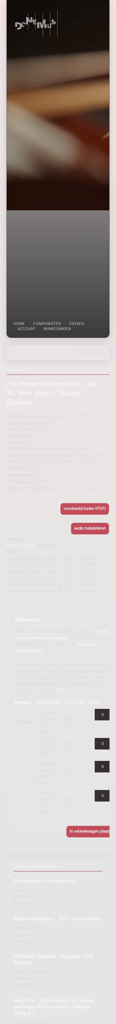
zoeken (76, 324)
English (80, 353)
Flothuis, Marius (21, 546)
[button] (84, 509)
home (19, 324)
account (27, 329)
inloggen (97, 353)
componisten (47, 324)
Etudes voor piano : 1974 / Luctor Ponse (57, 917)
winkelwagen (57, 329)
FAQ (62, 690)
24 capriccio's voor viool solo (44, 879)
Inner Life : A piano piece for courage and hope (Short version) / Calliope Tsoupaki (53, 1005)
